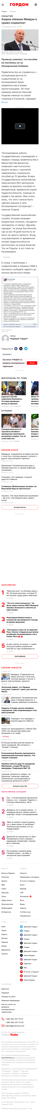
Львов (3, 930)
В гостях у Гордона (27, 881)
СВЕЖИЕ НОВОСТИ (11, 668)
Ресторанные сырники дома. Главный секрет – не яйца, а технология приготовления (19, 853)
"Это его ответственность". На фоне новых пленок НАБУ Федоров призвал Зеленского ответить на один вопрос (22, 606)
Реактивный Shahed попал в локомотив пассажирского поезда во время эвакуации (22, 619)
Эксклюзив (24, 896)
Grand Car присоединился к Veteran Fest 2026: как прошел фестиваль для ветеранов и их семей (18, 731)
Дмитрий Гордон (30, 927)
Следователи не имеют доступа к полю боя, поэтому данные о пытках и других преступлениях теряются (19, 456)
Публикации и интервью (29, 877)
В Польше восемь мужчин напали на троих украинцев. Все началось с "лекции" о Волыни (17, 745)
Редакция (5, 993)
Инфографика (6, 908)
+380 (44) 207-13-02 (14, 1022)
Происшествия (7, 904)
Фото (22, 900)
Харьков (4, 942)
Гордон (4, 11)
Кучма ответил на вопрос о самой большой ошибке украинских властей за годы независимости (21, 646)
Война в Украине (8, 873)
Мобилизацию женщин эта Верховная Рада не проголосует (19, 487)
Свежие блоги (9, 450)
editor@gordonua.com (14, 1026)
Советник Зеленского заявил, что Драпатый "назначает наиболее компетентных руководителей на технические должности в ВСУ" (16, 777)
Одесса (4, 934)
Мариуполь (5, 950)
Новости (4, 868)
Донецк (4, 938)
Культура (5, 892)
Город (3, 922)
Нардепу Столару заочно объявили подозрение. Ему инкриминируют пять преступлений (19, 710)
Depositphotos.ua (7, 1058)
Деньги (4, 881)
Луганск (4, 954)
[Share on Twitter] (21, 349)
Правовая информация (10, 1000)
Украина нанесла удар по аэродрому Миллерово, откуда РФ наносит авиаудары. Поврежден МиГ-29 (18, 766)
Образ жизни (6, 900)
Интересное (6, 912)
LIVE (21, 892)
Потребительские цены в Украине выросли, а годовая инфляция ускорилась (18, 467)
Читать (32, 363)
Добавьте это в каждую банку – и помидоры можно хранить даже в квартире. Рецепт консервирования (22, 812)
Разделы (23, 868)
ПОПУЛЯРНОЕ (8, 585)
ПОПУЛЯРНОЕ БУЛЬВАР (13, 792)
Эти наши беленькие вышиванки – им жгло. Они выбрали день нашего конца (19, 498)
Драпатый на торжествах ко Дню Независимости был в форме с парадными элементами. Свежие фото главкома (21, 839)
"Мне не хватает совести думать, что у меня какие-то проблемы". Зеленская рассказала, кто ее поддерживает (21, 825)
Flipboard (27, 964)
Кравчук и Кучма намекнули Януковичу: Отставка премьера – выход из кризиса (11, 400)
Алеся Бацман (29, 955)
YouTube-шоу (25, 912)
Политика (17, 406)
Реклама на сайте (8, 997)
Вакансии (5, 989)
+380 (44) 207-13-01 (14, 1019)
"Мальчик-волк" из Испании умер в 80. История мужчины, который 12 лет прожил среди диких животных (22, 593)
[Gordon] (19, 5)
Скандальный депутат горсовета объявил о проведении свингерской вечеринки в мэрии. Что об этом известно (13, 434)
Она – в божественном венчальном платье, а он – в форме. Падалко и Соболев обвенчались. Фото (22, 800)
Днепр (4, 946)
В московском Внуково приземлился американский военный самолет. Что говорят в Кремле (18, 755)
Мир (3, 885)
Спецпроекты (25, 916)
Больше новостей (20, 786)
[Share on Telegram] (26, 349)
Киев (3, 926)
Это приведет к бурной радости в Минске (16, 478)
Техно (3, 896)
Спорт (3, 889)
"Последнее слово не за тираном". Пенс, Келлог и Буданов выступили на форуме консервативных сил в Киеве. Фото (22, 633)
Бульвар (6, 411)
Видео (22, 904)
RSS (25, 968)
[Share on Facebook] (16, 349)
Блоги (22, 885)
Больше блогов (20, 507)
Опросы (23, 908)
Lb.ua (4, 102)
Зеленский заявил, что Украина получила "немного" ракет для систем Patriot (19, 689)
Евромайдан (7, 354)
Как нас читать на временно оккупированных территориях (8, 1008)
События (13, 11)
